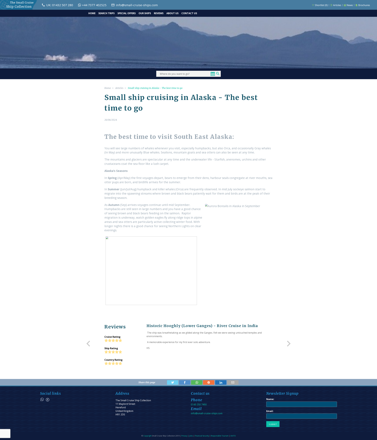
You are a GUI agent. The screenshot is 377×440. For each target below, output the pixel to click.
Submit (273, 424)
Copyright (147, 436)
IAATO (233, 436)
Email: (269, 411)
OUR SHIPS (145, 13)
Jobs (191, 436)
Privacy (184, 436)
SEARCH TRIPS (106, 13)
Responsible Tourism (220, 436)
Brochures (364, 5)
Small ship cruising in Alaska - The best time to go (155, 88)
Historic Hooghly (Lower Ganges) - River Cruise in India (202, 326)
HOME (91, 13)
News (350, 5)
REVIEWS (158, 13)
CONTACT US (189, 13)
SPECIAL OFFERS (127, 13)
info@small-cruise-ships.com (206, 413)
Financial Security (202, 436)
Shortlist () (321, 5)
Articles (337, 5)
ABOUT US (172, 13)
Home (107, 88)
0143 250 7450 (199, 404)
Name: (270, 399)
